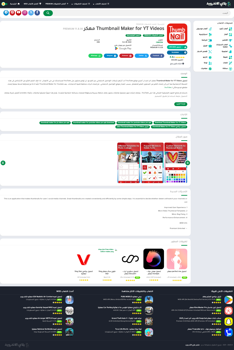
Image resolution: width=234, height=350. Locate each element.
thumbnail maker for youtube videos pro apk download (93, 123)
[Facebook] (37, 13)
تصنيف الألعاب (101, 4)
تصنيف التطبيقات (81, 4)
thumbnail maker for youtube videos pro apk (134, 123)
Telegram (110, 55)
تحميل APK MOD (175, 47)
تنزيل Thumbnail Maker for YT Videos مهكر (133, 127)
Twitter (141, 55)
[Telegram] (6, 13)
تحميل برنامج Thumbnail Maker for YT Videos (169, 127)
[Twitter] (31, 13)
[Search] (48, 13)
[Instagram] (24, 13)
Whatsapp (94, 55)
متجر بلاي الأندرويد (192, 345)
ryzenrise (159, 42)
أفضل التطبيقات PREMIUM (56, 4)
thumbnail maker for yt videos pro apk (55, 123)
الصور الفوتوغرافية (133, 35)
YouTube (167, 88)
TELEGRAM (175, 52)
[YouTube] (18, 13)
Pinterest (125, 55)
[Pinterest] (12, 13)
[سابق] (188, 163)
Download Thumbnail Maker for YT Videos (170, 123)
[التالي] (3, 163)
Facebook (156, 55)
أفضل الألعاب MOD (31, 4)
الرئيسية (13, 4)
